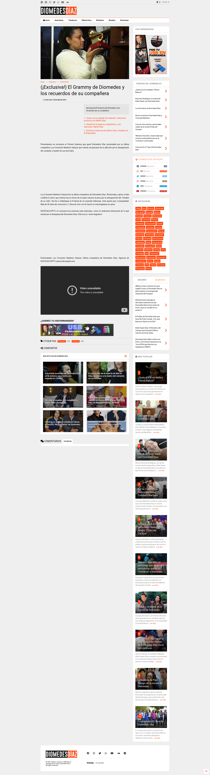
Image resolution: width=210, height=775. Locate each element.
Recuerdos (140, 212)
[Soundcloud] (67, 2)
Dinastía (139, 216)
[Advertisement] (125, 11)
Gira (146, 253)
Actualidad (159, 235)
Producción (140, 227)
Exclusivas (124, 20)
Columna (139, 250)
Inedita (157, 261)
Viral (147, 265)
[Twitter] (54, 2)
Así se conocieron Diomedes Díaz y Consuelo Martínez (148, 492)
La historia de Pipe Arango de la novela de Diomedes (150, 683)
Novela (161, 231)
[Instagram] (50, 2)
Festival (139, 238)
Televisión (140, 223)
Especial (149, 212)
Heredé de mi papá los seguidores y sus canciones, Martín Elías (102, 125)
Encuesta (161, 265)
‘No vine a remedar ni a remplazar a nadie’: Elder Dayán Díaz (61, 401)
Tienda (153, 265)
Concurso (139, 265)
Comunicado (150, 223)
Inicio (47, 20)
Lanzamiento (152, 231)
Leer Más (158, 394)
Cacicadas (140, 246)
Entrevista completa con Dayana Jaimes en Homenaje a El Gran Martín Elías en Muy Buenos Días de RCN (105, 400)
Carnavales (161, 257)
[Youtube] (62, 2)
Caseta (156, 250)
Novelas (112, 20)
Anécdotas (59, 20)
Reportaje (140, 235)
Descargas (140, 269)
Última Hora (86, 20)
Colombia (139, 253)
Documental (157, 242)
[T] (42, 2)
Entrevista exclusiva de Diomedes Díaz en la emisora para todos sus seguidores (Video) (63, 376)
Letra (163, 250)
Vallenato (148, 250)
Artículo (151, 208)
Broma (148, 269)
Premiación (154, 253)
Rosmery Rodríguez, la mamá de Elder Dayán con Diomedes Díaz (150, 454)
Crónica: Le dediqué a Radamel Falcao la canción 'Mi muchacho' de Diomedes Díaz (62, 424)
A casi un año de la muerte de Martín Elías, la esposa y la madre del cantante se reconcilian (106, 376)
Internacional (158, 238)
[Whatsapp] (58, 2)
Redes (158, 246)
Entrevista (64, 82)
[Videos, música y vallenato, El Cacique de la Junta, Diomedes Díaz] (59, 14)
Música (157, 212)
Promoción (151, 257)
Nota (144, 208)
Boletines (100, 20)
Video (138, 208)
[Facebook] (46, 2)
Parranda (147, 238)
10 (139, 716)
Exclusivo (52, 82)
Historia (155, 220)
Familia (159, 223)
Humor (150, 261)
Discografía (150, 246)
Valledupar (140, 242)
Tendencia (72, 20)
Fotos (138, 220)
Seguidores (140, 231)
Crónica (159, 227)
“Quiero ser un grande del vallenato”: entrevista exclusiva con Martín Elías (105, 119)
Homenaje (159, 208)
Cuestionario (141, 261)
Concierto (150, 227)
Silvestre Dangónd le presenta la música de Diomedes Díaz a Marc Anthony (103, 424)
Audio (148, 242)
